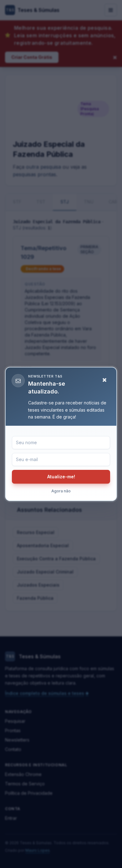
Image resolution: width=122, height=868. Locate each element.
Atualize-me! (61, 476)
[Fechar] (104, 380)
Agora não (61, 491)
